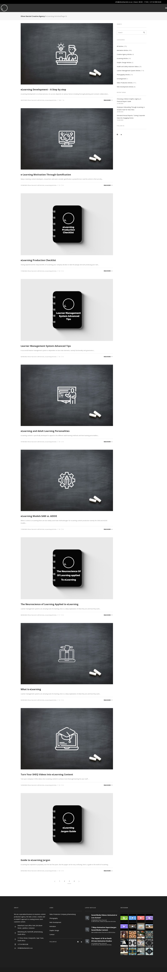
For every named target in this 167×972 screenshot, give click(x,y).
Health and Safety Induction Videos (128, 66)
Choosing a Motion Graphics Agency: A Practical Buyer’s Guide (129, 100)
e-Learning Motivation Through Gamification (46, 174)
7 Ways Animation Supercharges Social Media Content (103, 928)
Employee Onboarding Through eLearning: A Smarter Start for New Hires (131, 108)
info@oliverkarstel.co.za (123, 2)
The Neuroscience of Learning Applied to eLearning (49, 604)
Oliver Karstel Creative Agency (33, 16)
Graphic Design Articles (124, 62)
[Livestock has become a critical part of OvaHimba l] (149, 926)
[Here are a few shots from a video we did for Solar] (141, 934)
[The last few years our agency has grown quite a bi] (132, 926)
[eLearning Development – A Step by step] (67, 54)
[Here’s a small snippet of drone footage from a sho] (141, 951)
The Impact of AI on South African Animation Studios (101, 939)
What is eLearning (31, 689)
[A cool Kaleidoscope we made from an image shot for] (149, 951)
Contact (51, 934)
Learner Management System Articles (128, 70)
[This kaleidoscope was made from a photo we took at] (132, 951)
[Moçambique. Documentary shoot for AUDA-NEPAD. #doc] (141, 926)
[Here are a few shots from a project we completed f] (124, 943)
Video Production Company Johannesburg (62, 914)
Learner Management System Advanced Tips (46, 345)
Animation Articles (122, 50)
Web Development (55, 922)
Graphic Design (54, 930)
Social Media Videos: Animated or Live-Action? (104, 916)
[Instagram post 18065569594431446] (149, 918)
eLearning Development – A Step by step (43, 89)
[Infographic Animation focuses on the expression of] (132, 918)
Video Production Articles (124, 83)
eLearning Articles (51, 100)
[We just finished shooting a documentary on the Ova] (124, 934)
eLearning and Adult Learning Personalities (45, 431)
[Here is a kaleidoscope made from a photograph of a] (132, 934)
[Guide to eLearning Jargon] (67, 824)
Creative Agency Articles (124, 54)
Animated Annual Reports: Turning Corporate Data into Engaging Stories (131, 117)
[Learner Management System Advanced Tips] (67, 310)
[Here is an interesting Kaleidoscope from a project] (149, 943)
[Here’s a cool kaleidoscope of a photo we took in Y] (132, 943)
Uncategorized (121, 79)
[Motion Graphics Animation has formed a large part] (141, 918)
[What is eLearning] (67, 653)
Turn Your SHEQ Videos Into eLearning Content (47, 774)
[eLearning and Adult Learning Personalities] (67, 395)
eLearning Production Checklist (38, 260)
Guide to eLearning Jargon (35, 860)
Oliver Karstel (31, 100)
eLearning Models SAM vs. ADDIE (39, 516)
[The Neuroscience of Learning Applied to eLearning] (67, 568)
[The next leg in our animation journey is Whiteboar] (124, 926)
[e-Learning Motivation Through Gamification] (67, 139)
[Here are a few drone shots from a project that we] (141, 943)
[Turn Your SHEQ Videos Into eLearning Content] (67, 738)
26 (60, 100)
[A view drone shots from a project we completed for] (124, 951)
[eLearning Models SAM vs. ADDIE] (67, 480)
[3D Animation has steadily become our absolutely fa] (124, 918)
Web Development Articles (125, 87)
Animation (52, 926)
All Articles (41, 100)
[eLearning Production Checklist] (67, 224)
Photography (53, 918)
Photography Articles (123, 75)
